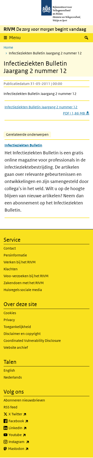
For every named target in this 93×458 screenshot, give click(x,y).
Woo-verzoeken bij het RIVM (26, 276)
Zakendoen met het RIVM (24, 283)
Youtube (28, 434)
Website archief (16, 347)
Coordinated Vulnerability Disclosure (32, 340)
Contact (10, 248)
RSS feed (10, 407)
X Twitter (28, 413)
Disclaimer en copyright (22, 333)
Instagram (29, 441)
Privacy (9, 319)
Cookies (10, 313)
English (9, 370)
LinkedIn (28, 427)
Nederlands (13, 377)
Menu (15, 37)
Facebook (29, 420)
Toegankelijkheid (17, 326)
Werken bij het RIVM (20, 262)
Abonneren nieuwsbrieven (24, 400)
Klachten (11, 269)
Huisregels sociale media (23, 289)
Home (8, 47)
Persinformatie (15, 255)
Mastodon (29, 448)
